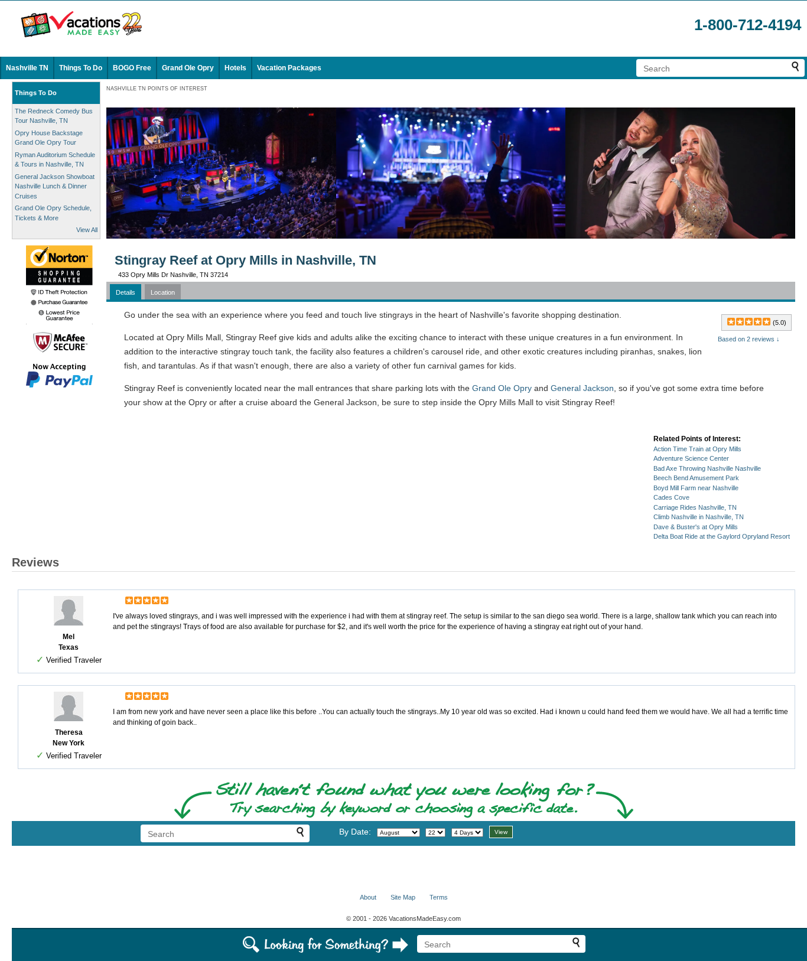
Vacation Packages (289, 68)
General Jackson (582, 388)
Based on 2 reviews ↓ (749, 339)
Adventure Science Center (691, 458)
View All (86, 229)
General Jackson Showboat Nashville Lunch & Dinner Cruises (55, 186)
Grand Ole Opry (188, 68)
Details (125, 292)
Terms (438, 897)
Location (163, 292)
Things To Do (80, 68)
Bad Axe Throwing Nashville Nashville (707, 468)
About (368, 897)
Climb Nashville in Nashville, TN (698, 516)
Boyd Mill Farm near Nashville (695, 487)
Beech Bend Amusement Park (696, 477)
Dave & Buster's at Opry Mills (695, 526)
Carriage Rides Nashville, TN (695, 507)
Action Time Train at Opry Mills (697, 448)
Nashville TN (27, 68)
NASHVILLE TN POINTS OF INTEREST (156, 89)
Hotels (235, 68)
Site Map (403, 897)
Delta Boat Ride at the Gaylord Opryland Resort (721, 536)
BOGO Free (132, 68)
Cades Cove (671, 497)
